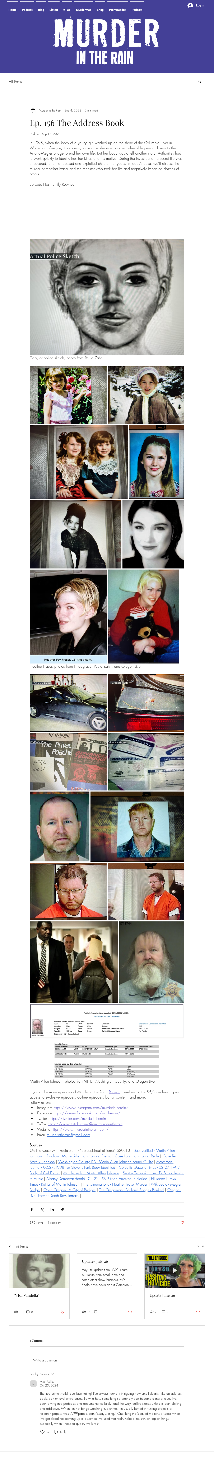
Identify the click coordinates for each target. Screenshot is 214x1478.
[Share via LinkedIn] (52, 1173)
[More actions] (181, 110)
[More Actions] (181, 1347)
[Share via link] (62, 1173)
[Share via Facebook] (32, 1173)
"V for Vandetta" (26, 1258)
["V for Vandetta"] (39, 1234)
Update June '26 (162, 1258)
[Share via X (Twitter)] (42, 1173)
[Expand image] (68, 358)
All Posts (15, 81)
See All (201, 1209)
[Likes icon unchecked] (42, 1395)
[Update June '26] (175, 1234)
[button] (200, 81)
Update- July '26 (95, 1224)
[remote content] (107, 194)
